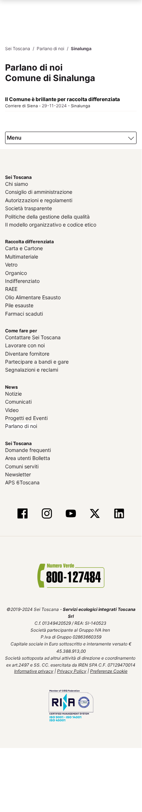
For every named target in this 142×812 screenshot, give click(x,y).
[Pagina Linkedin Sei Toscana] (119, 513)
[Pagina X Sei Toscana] (95, 513)
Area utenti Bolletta (27, 457)
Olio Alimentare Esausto (33, 296)
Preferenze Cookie (108, 669)
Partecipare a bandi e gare (37, 360)
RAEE (11, 288)
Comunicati (18, 400)
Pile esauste (19, 304)
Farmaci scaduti (24, 312)
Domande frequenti (28, 449)
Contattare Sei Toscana (33, 336)
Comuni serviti (21, 465)
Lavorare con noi (25, 344)
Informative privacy (33, 669)
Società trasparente (28, 207)
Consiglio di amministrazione (38, 191)
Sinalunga (80, 105)
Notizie (13, 392)
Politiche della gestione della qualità (47, 215)
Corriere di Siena (21, 105)
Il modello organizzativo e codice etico (50, 223)
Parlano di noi (21, 425)
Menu (14, 137)
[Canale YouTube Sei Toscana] (71, 513)
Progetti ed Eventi (26, 417)
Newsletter (18, 473)
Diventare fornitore (27, 352)
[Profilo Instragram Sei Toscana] (47, 513)
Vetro (11, 263)
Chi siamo (16, 183)
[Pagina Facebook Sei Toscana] (22, 513)
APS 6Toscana (22, 481)
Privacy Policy (71, 669)
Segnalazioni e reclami (31, 368)
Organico (16, 271)
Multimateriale (21, 255)
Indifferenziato (22, 280)
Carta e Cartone (24, 247)
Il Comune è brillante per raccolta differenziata (62, 99)
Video (12, 408)
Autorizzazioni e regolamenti (38, 199)
